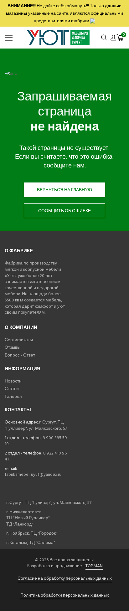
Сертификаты (19, 339)
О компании (21, 327)
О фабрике (19, 251)
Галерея (13, 396)
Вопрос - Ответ (20, 355)
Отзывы (12, 347)
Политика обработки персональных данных (64, 595)
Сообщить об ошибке (64, 210)
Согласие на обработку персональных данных (65, 578)
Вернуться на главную (64, 189)
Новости (13, 381)
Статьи (12, 388)
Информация (22, 369)
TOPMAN (94, 565)
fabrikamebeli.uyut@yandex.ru (33, 474)
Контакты (18, 410)
